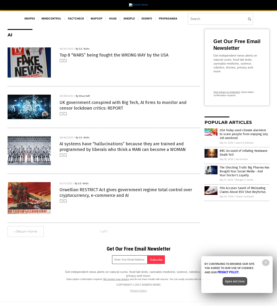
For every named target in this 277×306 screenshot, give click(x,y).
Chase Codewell (245, 196)
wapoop (96, 18)
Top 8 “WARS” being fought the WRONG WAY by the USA (114, 55)
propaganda (168, 18)
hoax (113, 18)
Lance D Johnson (245, 142)
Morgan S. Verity (244, 179)
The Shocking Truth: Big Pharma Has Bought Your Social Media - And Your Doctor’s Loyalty (244, 171)
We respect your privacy (116, 279)
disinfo (147, 18)
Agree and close (235, 281)
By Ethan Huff (83, 96)
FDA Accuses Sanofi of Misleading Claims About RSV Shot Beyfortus (243, 190)
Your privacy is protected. (226, 92)
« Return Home (25, 231)
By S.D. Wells (82, 48)
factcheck (76, 18)
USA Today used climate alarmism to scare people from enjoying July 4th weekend (244, 134)
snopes (29, 18)
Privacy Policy (138, 290)
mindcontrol (51, 18)
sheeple (129, 18)
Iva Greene (242, 159)
